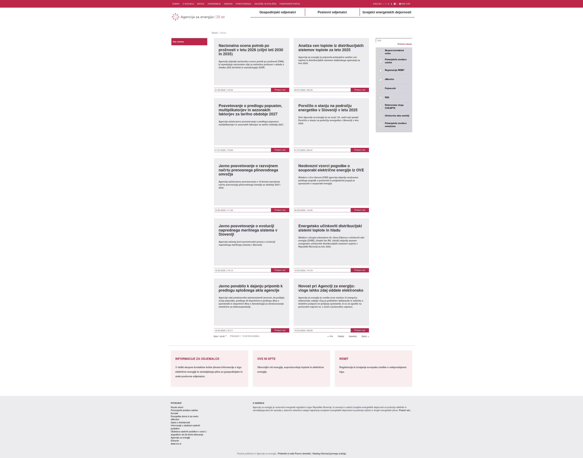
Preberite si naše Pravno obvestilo (294, 453)
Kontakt (174, 413)
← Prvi (330, 336)
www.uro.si (176, 443)
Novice (201, 3)
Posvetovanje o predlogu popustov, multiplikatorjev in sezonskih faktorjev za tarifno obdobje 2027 (250, 110)
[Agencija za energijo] (198, 17)
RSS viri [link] (405, 3)
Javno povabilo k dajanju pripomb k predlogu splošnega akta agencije (251, 288)
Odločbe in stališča (265, 3)
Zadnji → (365, 336)
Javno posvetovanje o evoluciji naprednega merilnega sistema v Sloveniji (248, 230)
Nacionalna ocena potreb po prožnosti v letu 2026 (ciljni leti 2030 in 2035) (251, 49)
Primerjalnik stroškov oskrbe (184, 410)
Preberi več (280, 89)
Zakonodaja (214, 3)
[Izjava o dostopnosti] (394, 4)
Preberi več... (405, 410)
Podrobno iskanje (405, 44)
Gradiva (228, 3)
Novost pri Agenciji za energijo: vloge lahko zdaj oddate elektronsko (330, 288)
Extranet (175, 440)
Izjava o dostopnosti (180, 422)
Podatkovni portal (290, 3)
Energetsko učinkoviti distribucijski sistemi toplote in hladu (330, 228)
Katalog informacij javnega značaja (329, 453)
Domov (176, 3)
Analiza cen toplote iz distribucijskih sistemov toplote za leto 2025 (331, 47)
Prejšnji (341, 336)
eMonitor (175, 419)
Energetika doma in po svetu (184, 416)
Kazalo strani (177, 407)
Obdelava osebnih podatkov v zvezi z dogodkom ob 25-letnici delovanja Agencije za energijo (188, 434)
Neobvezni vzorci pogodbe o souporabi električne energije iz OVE (331, 168)
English (377, 3)
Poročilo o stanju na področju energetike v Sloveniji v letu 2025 (328, 108)
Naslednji (353, 336)
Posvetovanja (243, 3)
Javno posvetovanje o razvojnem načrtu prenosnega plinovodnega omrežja (248, 170)
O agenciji (188, 3)
